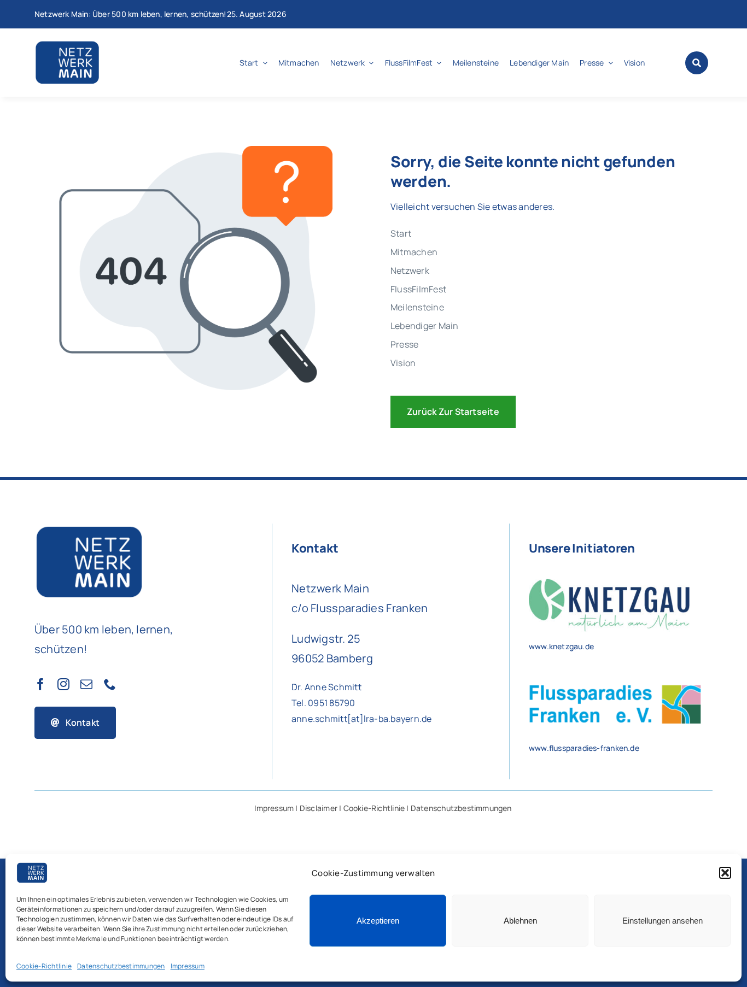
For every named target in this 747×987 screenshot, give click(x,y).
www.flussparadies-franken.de (584, 748)
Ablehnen (520, 920)
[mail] (86, 684)
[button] (725, 872)
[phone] (110, 684)
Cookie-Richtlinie (44, 966)
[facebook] (40, 684)
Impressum (188, 966)
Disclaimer (318, 808)
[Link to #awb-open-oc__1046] (696, 62)
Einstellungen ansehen (662, 920)
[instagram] (63, 684)
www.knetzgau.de (561, 646)
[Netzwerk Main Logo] (67, 44)
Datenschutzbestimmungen (121, 966)
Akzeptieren (378, 920)
